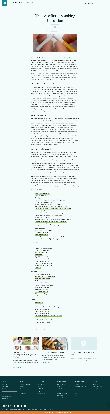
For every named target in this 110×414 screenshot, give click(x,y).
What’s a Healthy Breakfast (43, 287)
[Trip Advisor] (18, 406)
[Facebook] (14, 406)
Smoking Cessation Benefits (43, 198)
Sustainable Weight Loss (62, 384)
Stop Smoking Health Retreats (44, 230)
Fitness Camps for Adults (42, 322)
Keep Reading (17, 367)
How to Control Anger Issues (43, 248)
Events (76, 395)
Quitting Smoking (40, 228)
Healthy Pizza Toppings (42, 250)
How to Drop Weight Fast (42, 313)
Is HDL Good (39, 254)
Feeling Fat (38, 267)
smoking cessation (45, 329)
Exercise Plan (77, 388)
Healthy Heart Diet (40, 296)
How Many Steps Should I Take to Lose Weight (48, 315)
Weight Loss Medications (62, 397)
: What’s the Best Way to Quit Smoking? (53, 213)
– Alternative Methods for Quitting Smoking (53, 219)
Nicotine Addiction (40, 196)
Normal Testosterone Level (43, 305)
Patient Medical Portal (97, 386)
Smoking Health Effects (42, 217)
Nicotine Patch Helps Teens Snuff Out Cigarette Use (50, 237)
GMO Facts (38, 281)
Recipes (22, 388)
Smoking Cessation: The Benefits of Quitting (48, 204)
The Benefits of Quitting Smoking (45, 202)
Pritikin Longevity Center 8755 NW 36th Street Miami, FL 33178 (7, 396)
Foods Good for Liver (41, 246)
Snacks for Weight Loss (42, 309)
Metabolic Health (60, 395)
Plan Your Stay (41, 384)
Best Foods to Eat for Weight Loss (45, 276)
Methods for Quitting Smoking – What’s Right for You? (51, 221)
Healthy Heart (59, 386)
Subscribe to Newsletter (25, 384)
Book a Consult (5, 386)
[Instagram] (21, 406)
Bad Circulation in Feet (41, 291)
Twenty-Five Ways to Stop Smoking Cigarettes (48, 215)
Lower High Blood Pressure (62, 393)
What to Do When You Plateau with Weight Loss (49, 307)
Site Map (51, 409)
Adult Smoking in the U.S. (42, 193)
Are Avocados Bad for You (42, 283)
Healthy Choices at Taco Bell (43, 320)
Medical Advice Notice (32, 409)
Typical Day (40, 391)
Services (40, 386)
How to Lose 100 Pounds (42, 318)
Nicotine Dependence (41, 234)
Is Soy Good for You (41, 252)
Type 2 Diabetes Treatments (43, 257)
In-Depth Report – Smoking (43, 224)
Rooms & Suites (41, 393)
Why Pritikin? (77, 384)
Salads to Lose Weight (41, 294)
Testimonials (23, 393)
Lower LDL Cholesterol (61, 388)
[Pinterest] (25, 406)
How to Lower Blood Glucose (43, 259)
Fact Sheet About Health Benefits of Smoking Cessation (51, 206)
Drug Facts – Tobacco (41, 232)
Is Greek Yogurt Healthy (42, 289)
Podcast (22, 391)
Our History (77, 397)
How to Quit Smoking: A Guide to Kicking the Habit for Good (53, 209)
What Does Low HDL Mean (43, 261)
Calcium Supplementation (42, 274)
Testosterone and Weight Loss (44, 285)
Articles (22, 386)
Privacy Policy (95, 388)
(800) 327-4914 (89, 3)
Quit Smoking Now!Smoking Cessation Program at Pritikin (24, 354)
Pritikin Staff (54, 31)
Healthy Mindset (78, 391)
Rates (76, 393)
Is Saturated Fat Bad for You (43, 265)
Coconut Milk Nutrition (42, 311)
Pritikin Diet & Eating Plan (80, 386)
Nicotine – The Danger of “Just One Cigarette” (48, 239)
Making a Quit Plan (40, 211)
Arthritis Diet (39, 302)
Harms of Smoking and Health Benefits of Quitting (50, 200)
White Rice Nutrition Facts (42, 279)
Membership (95, 384)
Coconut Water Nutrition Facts (44, 263)
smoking (35, 329)
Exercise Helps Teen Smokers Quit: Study (47, 226)
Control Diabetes (60, 391)
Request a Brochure (6, 388)
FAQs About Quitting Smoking (53, 352)
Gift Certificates (41, 388)
